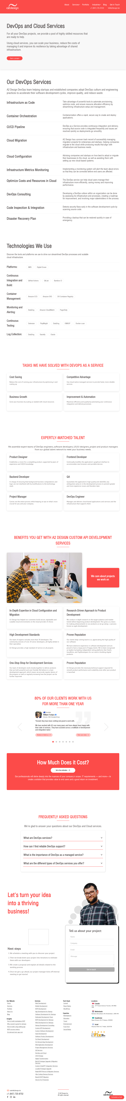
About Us (10, 1011)
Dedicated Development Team (44, 1017)
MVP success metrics (13, 1029)
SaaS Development (41, 1033)
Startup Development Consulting (44, 1025)
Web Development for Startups (44, 1022)
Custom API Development (42, 1028)
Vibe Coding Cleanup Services (44, 1074)
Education (66, 1018)
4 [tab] (63, 742)
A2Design (12, 7)
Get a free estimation (61, 770)
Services (75, 4)
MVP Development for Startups (44, 1020)
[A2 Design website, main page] (108, 1093)
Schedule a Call (116, 1097)
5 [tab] (66, 742)
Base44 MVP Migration (42, 1077)
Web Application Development (44, 1044)
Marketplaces (67, 1015)
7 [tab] (73, 742)
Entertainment (67, 1024)
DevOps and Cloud (40, 1053)
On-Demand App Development (44, 1042)
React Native (67, 1006)
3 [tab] (59, 742)
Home (9, 1003)
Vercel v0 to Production (42, 1080)
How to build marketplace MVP (16, 1021)
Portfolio (85, 4)
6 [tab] (69, 742)
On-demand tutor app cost (15, 1032)
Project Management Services (44, 1047)
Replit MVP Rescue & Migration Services (47, 1071)
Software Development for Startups (45, 1014)
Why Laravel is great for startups (16, 1024)
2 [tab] (56, 742)
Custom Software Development (44, 1031)
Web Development (40, 1003)
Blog (105, 4)
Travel (65, 1021)
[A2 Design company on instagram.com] (11, 1097)
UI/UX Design (39, 1056)
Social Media (67, 1029)
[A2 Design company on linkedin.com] (14, 1097)
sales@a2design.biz (15, 1090)
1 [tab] (53, 742)
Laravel (65, 1003)
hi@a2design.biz (114, 8)
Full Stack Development (42, 1039)
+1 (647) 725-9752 (97, 8)
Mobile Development (41, 1006)
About (66, 4)
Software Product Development (44, 1036)
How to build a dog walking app (16, 1026)
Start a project (14, 58)
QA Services (38, 1050)
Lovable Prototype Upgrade (43, 1068)
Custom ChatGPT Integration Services (46, 1066)
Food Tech (66, 1026)
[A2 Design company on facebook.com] (8, 1097)
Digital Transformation (41, 1058)
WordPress (66, 1009)
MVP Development (40, 1009)
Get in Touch (115, 4)
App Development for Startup (43, 1011)
